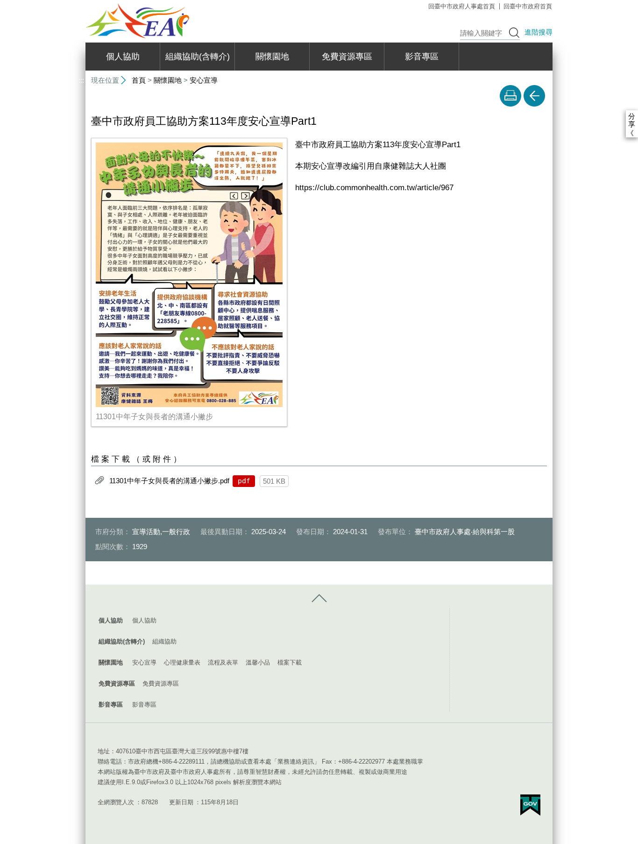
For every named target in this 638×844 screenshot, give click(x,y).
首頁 (139, 80)
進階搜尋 (539, 32)
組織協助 (164, 641)
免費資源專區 (347, 56)
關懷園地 (272, 56)
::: (81, 4)
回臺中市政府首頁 (527, 6)
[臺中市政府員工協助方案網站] (137, 20)
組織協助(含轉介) (197, 56)
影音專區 (422, 56)
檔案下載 (289, 662)
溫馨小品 (258, 662)
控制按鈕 (319, 598)
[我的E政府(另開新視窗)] (530, 805)
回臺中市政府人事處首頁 (461, 6)
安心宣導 (204, 80)
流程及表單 (223, 662)
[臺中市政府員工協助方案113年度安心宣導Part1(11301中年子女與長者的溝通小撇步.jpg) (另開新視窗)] (189, 275)
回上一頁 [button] (534, 96)
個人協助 (123, 56)
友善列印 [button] (510, 96)
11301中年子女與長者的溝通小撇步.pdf (169, 480)
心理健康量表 (182, 662)
